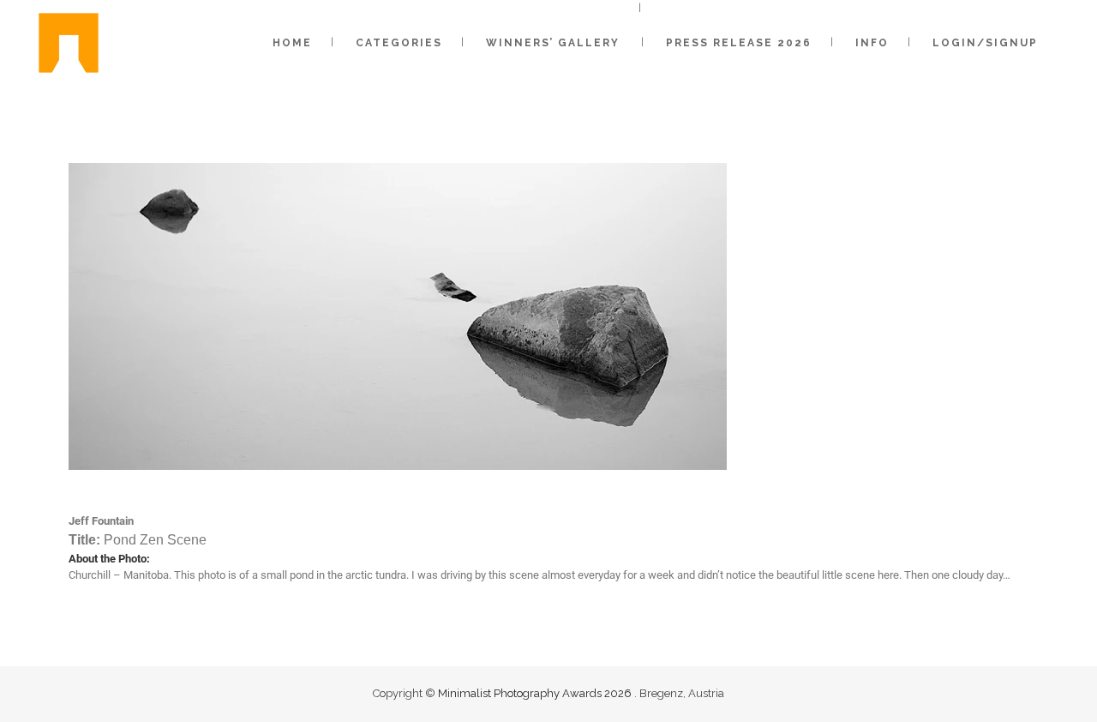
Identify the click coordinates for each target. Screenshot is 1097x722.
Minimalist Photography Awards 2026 (536, 693)
